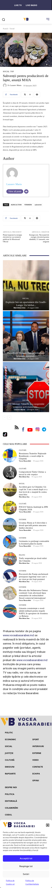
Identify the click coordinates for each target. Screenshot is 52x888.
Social (12, 28)
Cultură (22, 450)
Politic (25, 349)
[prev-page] (4, 417)
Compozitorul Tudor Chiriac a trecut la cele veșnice (32, 473)
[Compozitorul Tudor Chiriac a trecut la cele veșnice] (10, 472)
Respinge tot (26, 866)
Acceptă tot (26, 858)
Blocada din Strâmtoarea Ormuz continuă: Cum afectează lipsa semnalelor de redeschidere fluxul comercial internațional (33, 594)
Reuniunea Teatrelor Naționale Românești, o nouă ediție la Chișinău (32, 456)
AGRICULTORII (16, 205)
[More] (37, 94)
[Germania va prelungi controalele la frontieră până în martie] (10, 542)
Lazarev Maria (15, 85)
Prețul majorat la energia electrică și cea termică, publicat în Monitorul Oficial (12, 238)
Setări (26, 874)
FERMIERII (28, 205)
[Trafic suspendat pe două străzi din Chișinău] (10, 559)
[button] (47, 825)
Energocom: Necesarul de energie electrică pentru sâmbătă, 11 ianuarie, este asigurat (39, 238)
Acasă (5, 28)
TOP (12, 71)
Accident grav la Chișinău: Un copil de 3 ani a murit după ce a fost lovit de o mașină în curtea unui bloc (33, 491)
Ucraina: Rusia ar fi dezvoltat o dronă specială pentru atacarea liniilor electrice (33, 525)
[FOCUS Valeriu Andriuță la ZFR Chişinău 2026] (10, 507)
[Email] (26, 191)
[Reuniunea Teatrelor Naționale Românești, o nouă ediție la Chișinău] (10, 455)
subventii (38, 205)
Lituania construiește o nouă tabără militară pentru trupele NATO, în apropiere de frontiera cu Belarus (33, 612)
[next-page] (9, 417)
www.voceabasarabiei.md (18, 635)
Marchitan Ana (19, 308)
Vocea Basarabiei (25, 461)
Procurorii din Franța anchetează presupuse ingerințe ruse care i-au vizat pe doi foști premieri (33, 576)
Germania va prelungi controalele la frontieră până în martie (34, 542)
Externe (22, 519)
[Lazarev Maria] (5, 85)
